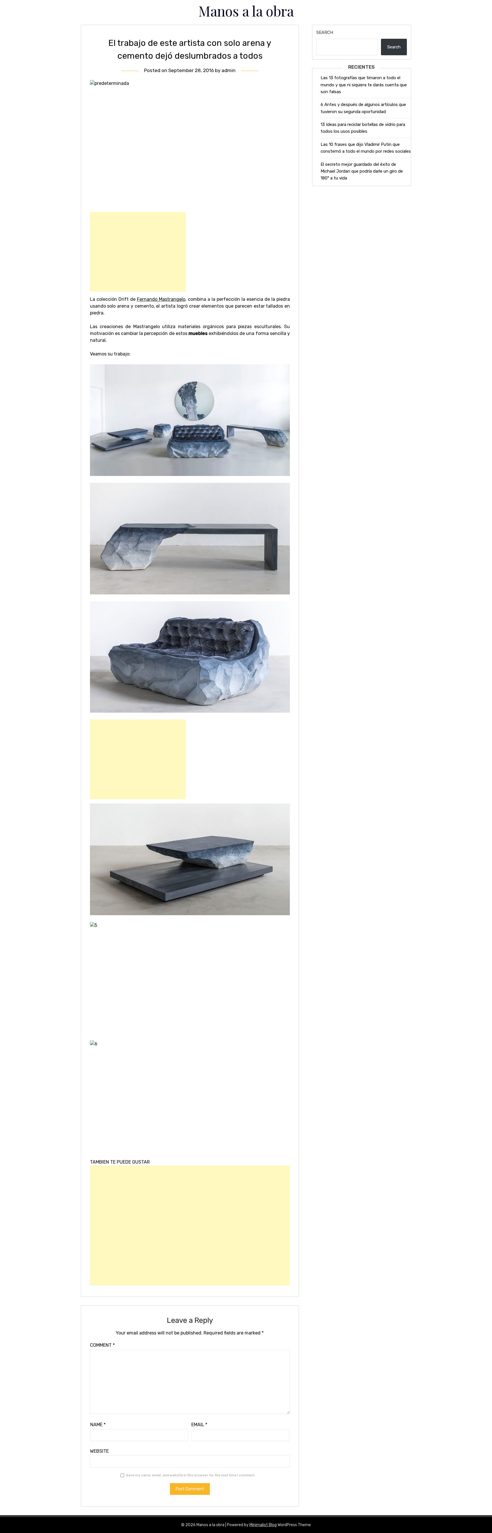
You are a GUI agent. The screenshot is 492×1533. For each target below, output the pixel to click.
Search (324, 32)
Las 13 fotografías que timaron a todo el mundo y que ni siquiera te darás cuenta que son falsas (364, 84)
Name (98, 1424)
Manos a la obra (246, 11)
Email (199, 1424)
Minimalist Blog (263, 1524)
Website (99, 1451)
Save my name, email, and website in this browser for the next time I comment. (190, 1475)
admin (228, 70)
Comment (102, 1345)
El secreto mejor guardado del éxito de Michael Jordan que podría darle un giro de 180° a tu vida (362, 171)
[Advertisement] (138, 252)
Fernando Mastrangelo (161, 299)
